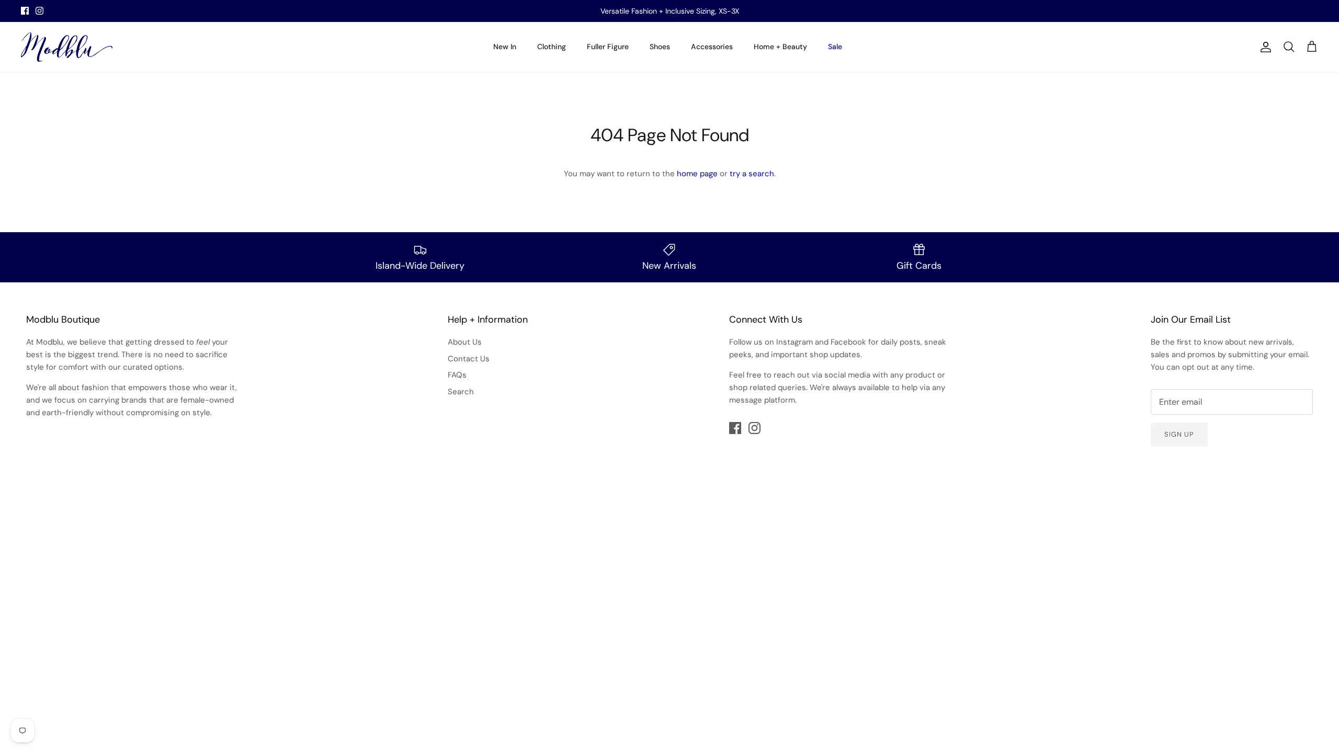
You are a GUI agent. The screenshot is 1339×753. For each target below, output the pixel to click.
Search (461, 391)
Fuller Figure (608, 46)
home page (697, 173)
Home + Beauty (780, 46)
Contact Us (469, 358)
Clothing (551, 46)
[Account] (1263, 47)
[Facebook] (25, 11)
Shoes (660, 46)
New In (504, 46)
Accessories (712, 46)
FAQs (457, 375)
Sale (835, 46)
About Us (465, 342)
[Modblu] (66, 47)
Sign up (1179, 434)
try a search (752, 173)
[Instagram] (39, 11)
